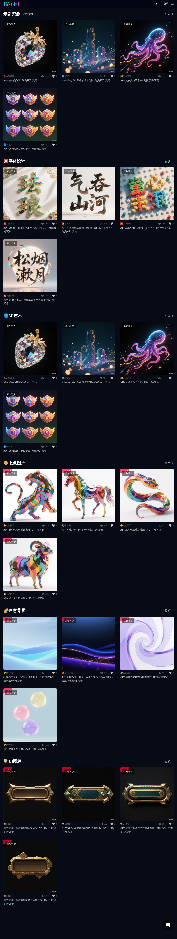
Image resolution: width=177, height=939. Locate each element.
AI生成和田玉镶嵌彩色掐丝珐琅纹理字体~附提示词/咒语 (29, 230)
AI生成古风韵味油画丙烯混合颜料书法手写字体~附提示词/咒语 (88, 230)
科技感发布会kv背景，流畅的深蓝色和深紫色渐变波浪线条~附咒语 (87, 679)
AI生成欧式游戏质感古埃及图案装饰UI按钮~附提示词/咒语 (88, 830)
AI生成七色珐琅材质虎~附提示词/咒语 (23, 529)
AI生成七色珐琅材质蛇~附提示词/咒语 (140, 529)
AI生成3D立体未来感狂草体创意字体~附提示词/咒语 (29, 302)
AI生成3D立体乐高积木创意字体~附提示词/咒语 (145, 228)
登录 (166, 3)
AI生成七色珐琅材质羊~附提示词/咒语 (23, 598)
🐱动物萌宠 (125, 76)
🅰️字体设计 (8, 223)
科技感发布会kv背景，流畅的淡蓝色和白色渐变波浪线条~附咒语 (28, 679)
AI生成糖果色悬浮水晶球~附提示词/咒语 (25, 749)
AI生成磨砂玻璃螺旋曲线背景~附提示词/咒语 (144, 677)
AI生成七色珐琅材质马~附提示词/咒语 (82, 529)
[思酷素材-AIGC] (19, 4)
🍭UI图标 (7, 824)
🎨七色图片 (8, 525)
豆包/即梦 (11, 24)
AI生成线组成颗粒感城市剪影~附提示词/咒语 (86, 80)
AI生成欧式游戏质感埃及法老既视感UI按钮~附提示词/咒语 (29, 830)
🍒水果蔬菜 (8, 76)
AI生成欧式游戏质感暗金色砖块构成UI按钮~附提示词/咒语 (29, 902)
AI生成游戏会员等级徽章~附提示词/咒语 (25, 149)
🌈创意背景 (8, 673)
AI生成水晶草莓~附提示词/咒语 (20, 80)
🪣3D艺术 (66, 76)
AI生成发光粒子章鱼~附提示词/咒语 (139, 80)
